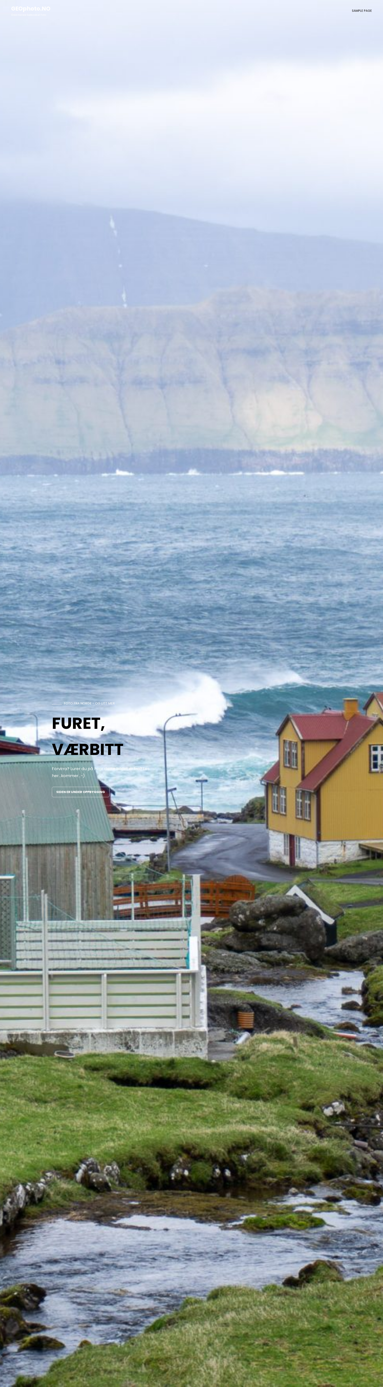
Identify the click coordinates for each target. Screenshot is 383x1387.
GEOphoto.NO (30, 9)
